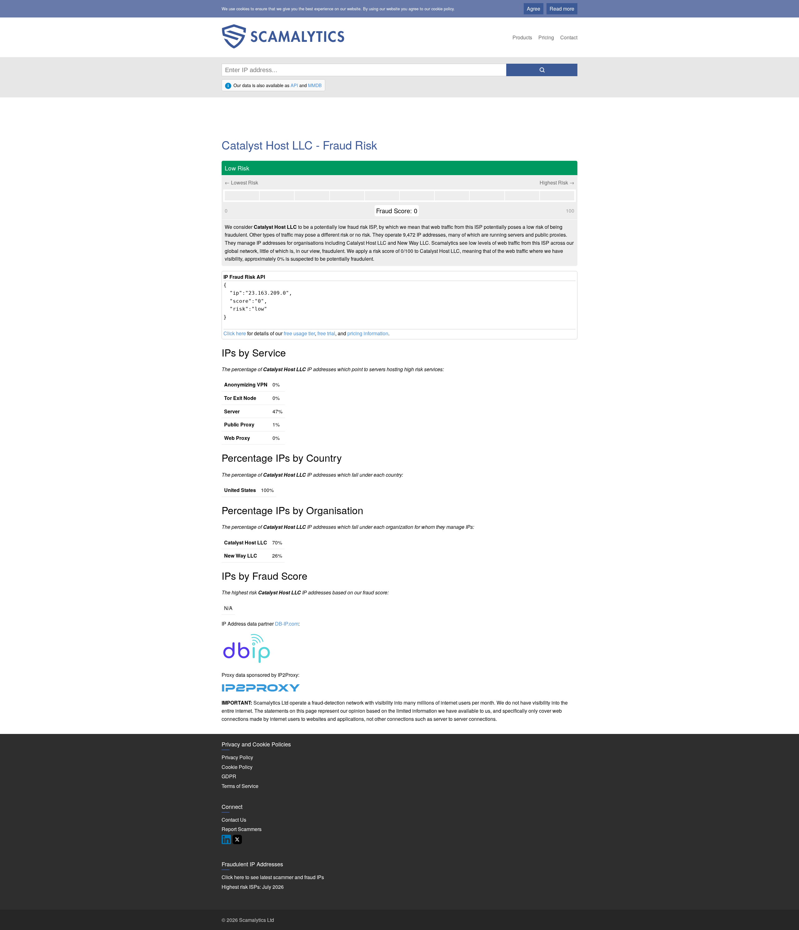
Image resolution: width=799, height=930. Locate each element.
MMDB (315, 85)
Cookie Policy (237, 766)
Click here (234, 333)
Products (522, 37)
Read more (562, 8)
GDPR (229, 776)
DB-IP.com (286, 623)
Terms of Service (240, 786)
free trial (326, 333)
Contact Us (234, 819)
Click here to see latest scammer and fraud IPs (273, 877)
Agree (533, 8)
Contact (568, 37)
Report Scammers (242, 829)
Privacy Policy (237, 757)
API (294, 85)
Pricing (546, 37)
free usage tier (299, 333)
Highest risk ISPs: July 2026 (253, 886)
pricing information (367, 333)
